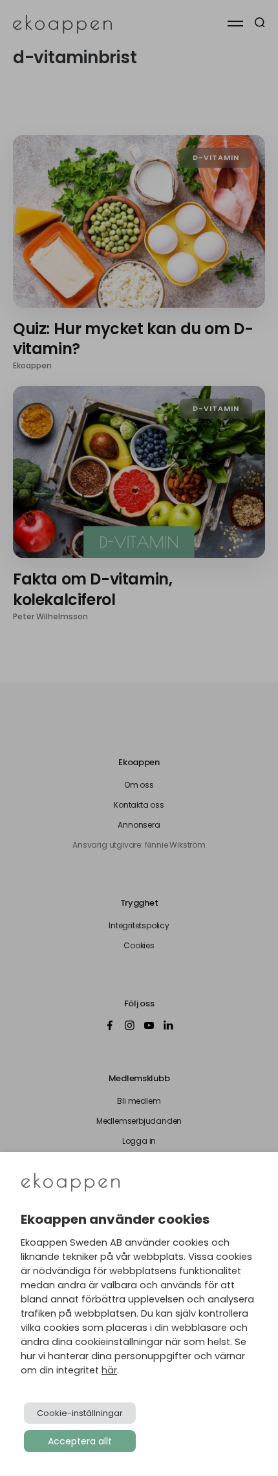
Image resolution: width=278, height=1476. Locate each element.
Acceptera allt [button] (80, 1441)
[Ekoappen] (70, 1183)
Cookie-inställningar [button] (80, 1413)
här (109, 1370)
